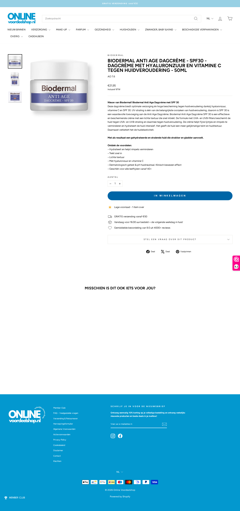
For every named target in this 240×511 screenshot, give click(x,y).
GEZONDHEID (103, 29)
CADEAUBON (36, 36)
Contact (57, 456)
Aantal (113, 177)
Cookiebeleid (59, 445)
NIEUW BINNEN (17, 29)
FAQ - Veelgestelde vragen (65, 413)
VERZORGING (39, 29)
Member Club (59, 408)
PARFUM (81, 29)
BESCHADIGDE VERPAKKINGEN (200, 29)
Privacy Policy (59, 440)
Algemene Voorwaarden (64, 429)
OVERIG (15, 36)
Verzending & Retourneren (65, 418)
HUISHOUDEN (128, 29)
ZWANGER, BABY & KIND (159, 29)
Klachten (57, 461)
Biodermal (116, 55)
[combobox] (121, 18)
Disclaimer (58, 450)
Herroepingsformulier (63, 424)
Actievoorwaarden (61, 434)
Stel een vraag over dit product (170, 239)
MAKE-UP (62, 29)
